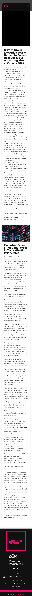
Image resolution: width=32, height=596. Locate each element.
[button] (28, 5)
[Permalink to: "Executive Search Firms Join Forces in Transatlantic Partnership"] (16, 233)
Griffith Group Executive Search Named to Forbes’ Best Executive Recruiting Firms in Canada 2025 (15, 56)
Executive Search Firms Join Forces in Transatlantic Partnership (15, 249)
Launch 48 (20, 594)
